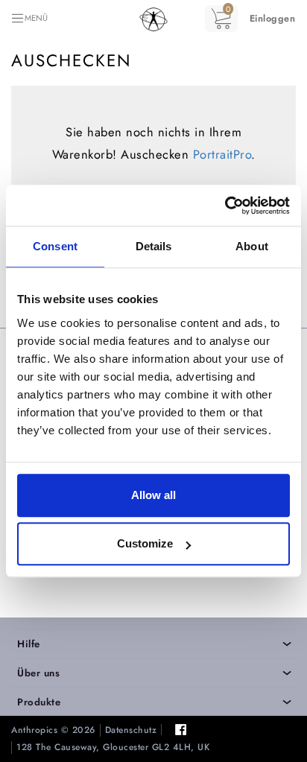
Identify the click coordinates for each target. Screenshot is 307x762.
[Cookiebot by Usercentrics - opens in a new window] (224, 205)
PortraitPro (222, 154)
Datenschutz (131, 730)
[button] (273, 18)
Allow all (153, 495)
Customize (145, 543)
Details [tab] (154, 246)
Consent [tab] (55, 246)
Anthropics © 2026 (53, 730)
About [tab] (251, 246)
